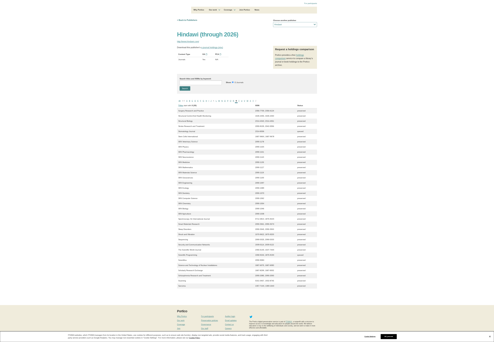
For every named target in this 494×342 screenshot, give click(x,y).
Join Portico (244, 10)
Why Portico (198, 10)
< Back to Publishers (187, 20)
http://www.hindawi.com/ (188, 41)
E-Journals (239, 82)
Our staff (204, 328)
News (257, 10)
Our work (213, 10)
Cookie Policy (194, 338)
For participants (310, 3)
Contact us (229, 324)
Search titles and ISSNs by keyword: (195, 79)
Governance (206, 324)
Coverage (228, 10)
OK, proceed (388, 336)
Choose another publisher (284, 20)
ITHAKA (289, 322)
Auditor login (230, 316)
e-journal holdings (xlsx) (212, 47)
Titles (180, 105)
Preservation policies (209, 320)
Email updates (231, 320)
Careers (228, 328)
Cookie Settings (370, 336)
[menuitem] (198, 10)
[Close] (490, 336)
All (179, 101)
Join (178, 328)
